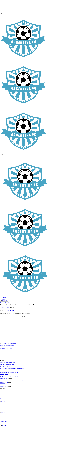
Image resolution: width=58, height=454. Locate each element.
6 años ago (7, 307)
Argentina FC (3, 401)
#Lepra (10, 343)
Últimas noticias (4, 297)
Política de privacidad (5, 426)
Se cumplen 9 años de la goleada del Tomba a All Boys (7, 345)
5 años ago (6, 386)
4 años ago (6, 374)
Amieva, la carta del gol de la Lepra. (9, 310)
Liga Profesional (8, 362)
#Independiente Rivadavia (5, 343)
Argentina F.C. (4, 307)
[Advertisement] (29, 6)
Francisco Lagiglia (2, 378)
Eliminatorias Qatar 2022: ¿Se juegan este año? (6, 348)
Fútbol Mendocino (2, 362)
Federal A (3, 299)
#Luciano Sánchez (13, 343)
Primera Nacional (4, 298)
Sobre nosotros (4, 425)
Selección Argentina (4, 300)
